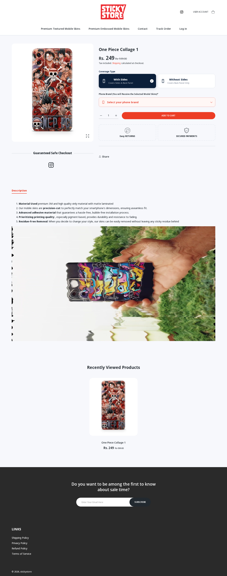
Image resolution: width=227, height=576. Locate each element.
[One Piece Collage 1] (113, 407)
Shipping (116, 63)
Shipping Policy (20, 537)
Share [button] (105, 156)
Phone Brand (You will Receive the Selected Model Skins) (128, 94)
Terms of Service (21, 553)
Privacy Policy (19, 543)
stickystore (26, 571)
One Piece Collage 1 (113, 442)
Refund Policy (19, 548)
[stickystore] (113, 11)
